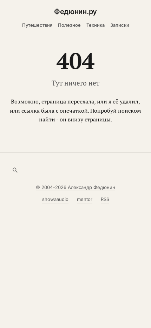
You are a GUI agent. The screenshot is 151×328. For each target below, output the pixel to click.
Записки (119, 25)
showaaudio (55, 199)
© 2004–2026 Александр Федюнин (75, 187)
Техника (95, 25)
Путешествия (37, 25)
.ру (75, 11)
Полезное (69, 25)
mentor (84, 199)
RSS (105, 199)
